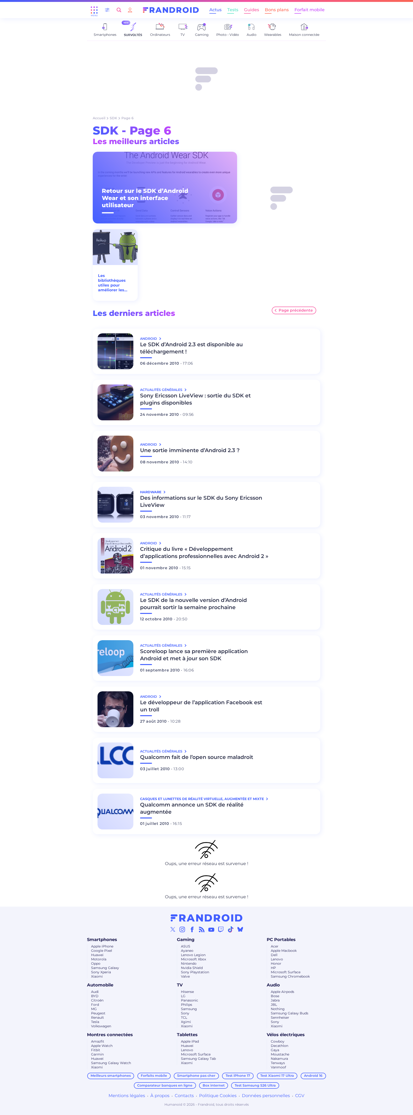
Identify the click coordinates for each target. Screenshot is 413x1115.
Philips (186, 1004)
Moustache (280, 1054)
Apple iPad (190, 1041)
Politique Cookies (218, 1095)
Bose (275, 996)
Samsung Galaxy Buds (289, 1013)
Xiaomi (97, 976)
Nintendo (188, 963)
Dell (274, 955)
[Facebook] (192, 929)
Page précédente (296, 310)
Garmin (97, 1054)
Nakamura (279, 1058)
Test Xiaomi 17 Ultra (277, 1075)
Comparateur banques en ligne (164, 1085)
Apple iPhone (102, 946)
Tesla (95, 1022)
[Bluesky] (240, 929)
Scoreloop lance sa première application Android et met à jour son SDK (194, 655)
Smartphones (102, 939)
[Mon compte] (130, 10)
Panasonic (189, 1000)
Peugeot (98, 1013)
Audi (95, 992)
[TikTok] (230, 929)
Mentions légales (127, 1095)
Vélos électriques (286, 1034)
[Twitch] (221, 929)
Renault (97, 1017)
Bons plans (277, 9)
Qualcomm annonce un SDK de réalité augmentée (192, 808)
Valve (185, 976)
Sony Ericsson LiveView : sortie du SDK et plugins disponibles (195, 399)
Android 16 (313, 1075)
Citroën (97, 1000)
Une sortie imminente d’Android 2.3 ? (190, 450)
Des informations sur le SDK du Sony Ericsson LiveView (201, 501)
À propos (159, 1095)
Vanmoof (278, 1067)
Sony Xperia (101, 972)
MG (94, 1009)
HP (273, 968)
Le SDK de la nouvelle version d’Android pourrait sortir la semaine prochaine (193, 604)
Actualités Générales (161, 390)
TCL (184, 1017)
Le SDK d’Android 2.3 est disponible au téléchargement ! (191, 348)
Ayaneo (187, 950)
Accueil (99, 118)
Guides (251, 9)
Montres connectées (110, 1034)
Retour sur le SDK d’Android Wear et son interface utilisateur (145, 198)
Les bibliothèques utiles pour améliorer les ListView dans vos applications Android (114, 282)
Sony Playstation (195, 972)
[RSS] (202, 929)
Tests (232, 9)
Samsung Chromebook (290, 976)
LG (183, 996)
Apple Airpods (282, 992)
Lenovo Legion (193, 955)
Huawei (97, 955)
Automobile (100, 985)
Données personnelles (266, 1095)
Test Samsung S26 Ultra (255, 1085)
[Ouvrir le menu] (94, 10)
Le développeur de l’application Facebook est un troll (201, 706)
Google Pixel (101, 950)
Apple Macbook (284, 950)
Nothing (278, 1009)
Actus (215, 9)
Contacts (184, 1095)
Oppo (95, 963)
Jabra (275, 1000)
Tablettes (187, 1034)
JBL (274, 1004)
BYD (94, 996)
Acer (274, 946)
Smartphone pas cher (196, 1075)
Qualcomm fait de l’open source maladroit (196, 757)
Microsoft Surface (285, 972)
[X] (173, 929)
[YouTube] (211, 929)
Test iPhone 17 (238, 1075)
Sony (185, 1013)
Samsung (189, 1009)
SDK (113, 118)
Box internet (214, 1085)
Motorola (98, 959)
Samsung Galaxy (105, 968)
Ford (95, 1004)
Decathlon (279, 1046)
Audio (273, 985)
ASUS (185, 946)
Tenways (278, 1063)
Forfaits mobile (154, 1075)
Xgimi (186, 1022)
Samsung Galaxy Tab (198, 1058)
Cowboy (277, 1041)
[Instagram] (182, 929)
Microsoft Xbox (193, 959)
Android (149, 338)
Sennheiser (280, 1017)
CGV (299, 1095)
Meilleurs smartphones (111, 1075)
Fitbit (95, 1050)
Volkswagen (101, 1026)
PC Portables (281, 939)
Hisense (187, 992)
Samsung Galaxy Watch (111, 1063)
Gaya (275, 1050)
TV (180, 985)
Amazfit (97, 1041)
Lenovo (277, 959)
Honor (276, 963)
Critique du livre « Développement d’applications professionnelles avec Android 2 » (204, 552)
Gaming (186, 939)
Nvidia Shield (192, 968)
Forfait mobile (309, 9)
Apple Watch (102, 1046)
